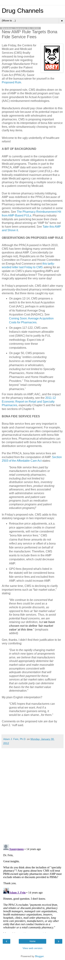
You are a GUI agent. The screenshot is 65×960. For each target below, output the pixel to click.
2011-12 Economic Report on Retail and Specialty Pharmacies (29, 401)
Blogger (39, 956)
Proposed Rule (11, 82)
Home (33, 941)
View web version (32, 948)
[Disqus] (32, 795)
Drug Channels (23, 10)
